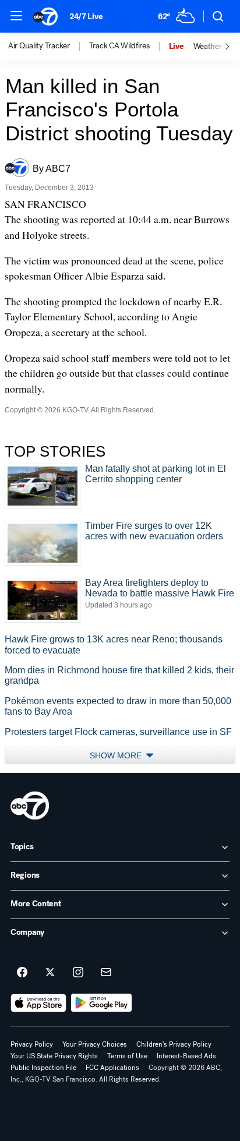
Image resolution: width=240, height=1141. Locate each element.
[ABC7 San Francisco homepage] (45, 16)
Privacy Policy (31, 1044)
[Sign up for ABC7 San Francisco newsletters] (106, 972)
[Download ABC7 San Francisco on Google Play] (101, 1003)
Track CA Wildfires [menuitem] (119, 46)
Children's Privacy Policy (173, 1044)
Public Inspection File (43, 1067)
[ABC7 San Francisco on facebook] (22, 972)
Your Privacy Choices (94, 1044)
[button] (16, 15)
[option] (48, 46)
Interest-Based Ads (186, 1055)
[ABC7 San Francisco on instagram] (78, 972)
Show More (117, 755)
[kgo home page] (29, 805)
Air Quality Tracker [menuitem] (39, 46)
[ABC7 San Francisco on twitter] (50, 972)
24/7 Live (86, 16)
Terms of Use (127, 1055)
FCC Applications (112, 1067)
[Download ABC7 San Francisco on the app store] (38, 1003)
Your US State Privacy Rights (54, 1055)
